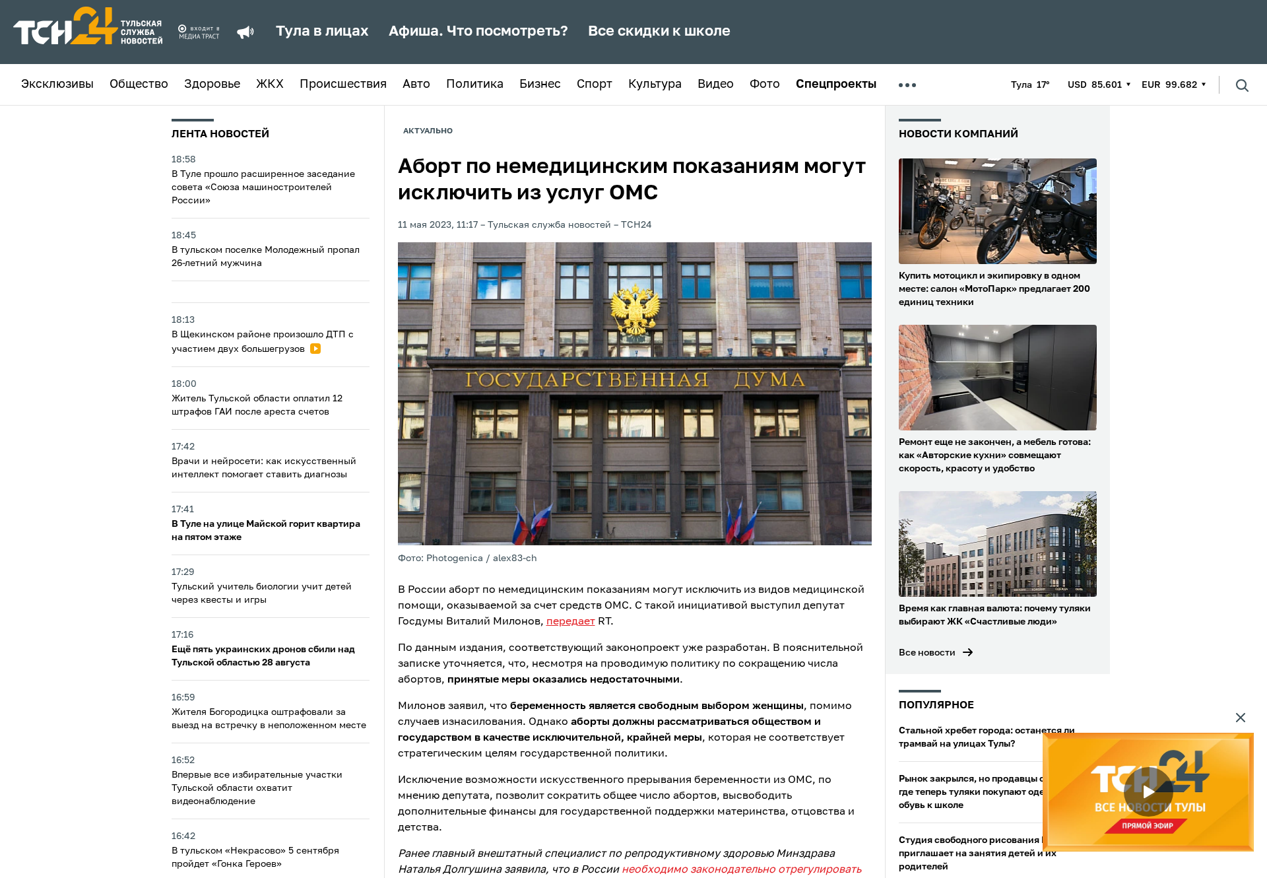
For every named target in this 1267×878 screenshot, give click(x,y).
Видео (716, 84)
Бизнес (540, 84)
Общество (139, 84)
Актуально (428, 131)
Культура (655, 84)
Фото (765, 84)
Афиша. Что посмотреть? (478, 31)
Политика (475, 84)
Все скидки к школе (659, 31)
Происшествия (343, 84)
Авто (416, 84)
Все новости (927, 653)
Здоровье (212, 84)
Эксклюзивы (57, 84)
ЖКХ (270, 84)
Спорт (594, 84)
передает (570, 622)
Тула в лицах (322, 31)
